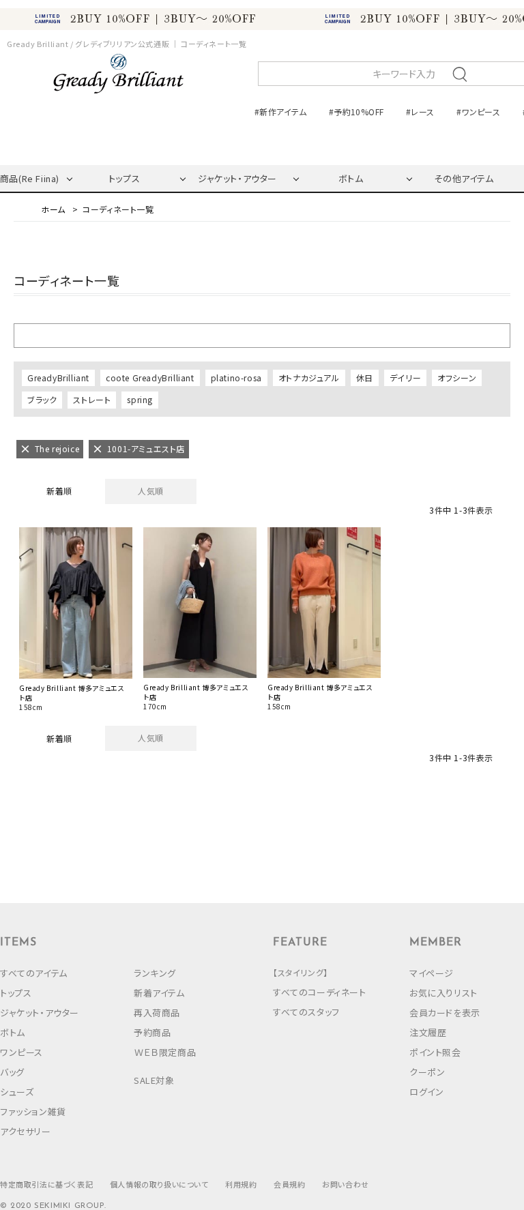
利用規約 (241, 1184)
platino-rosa (236, 377)
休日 (364, 377)
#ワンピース (478, 111)
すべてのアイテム (34, 972)
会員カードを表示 (444, 1012)
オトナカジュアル (309, 377)
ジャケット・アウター (237, 178)
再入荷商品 (157, 1012)
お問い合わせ (345, 1184)
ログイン (426, 1091)
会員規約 (289, 1184)
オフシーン (456, 377)
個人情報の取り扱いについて (159, 1184)
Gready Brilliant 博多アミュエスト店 (71, 693)
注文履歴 (427, 1032)
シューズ (16, 1091)
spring (140, 399)
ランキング (155, 972)
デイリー (405, 377)
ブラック (42, 399)
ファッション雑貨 (33, 1111)
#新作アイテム (280, 111)
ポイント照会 (435, 1052)
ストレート (92, 399)
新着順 (59, 491)
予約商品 (152, 1032)
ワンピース (21, 1052)
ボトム (351, 178)
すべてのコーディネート (319, 992)
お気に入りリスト (443, 992)
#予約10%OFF (356, 111)
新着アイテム (159, 992)
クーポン (427, 1071)
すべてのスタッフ (306, 1011)
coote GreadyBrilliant (150, 377)
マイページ (431, 972)
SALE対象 (154, 1080)
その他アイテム (463, 178)
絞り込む (262, 335)
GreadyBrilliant (58, 377)
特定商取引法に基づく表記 (46, 1184)
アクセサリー (25, 1131)
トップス (124, 178)
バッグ (12, 1071)
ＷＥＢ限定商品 (165, 1052)
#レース (420, 111)
